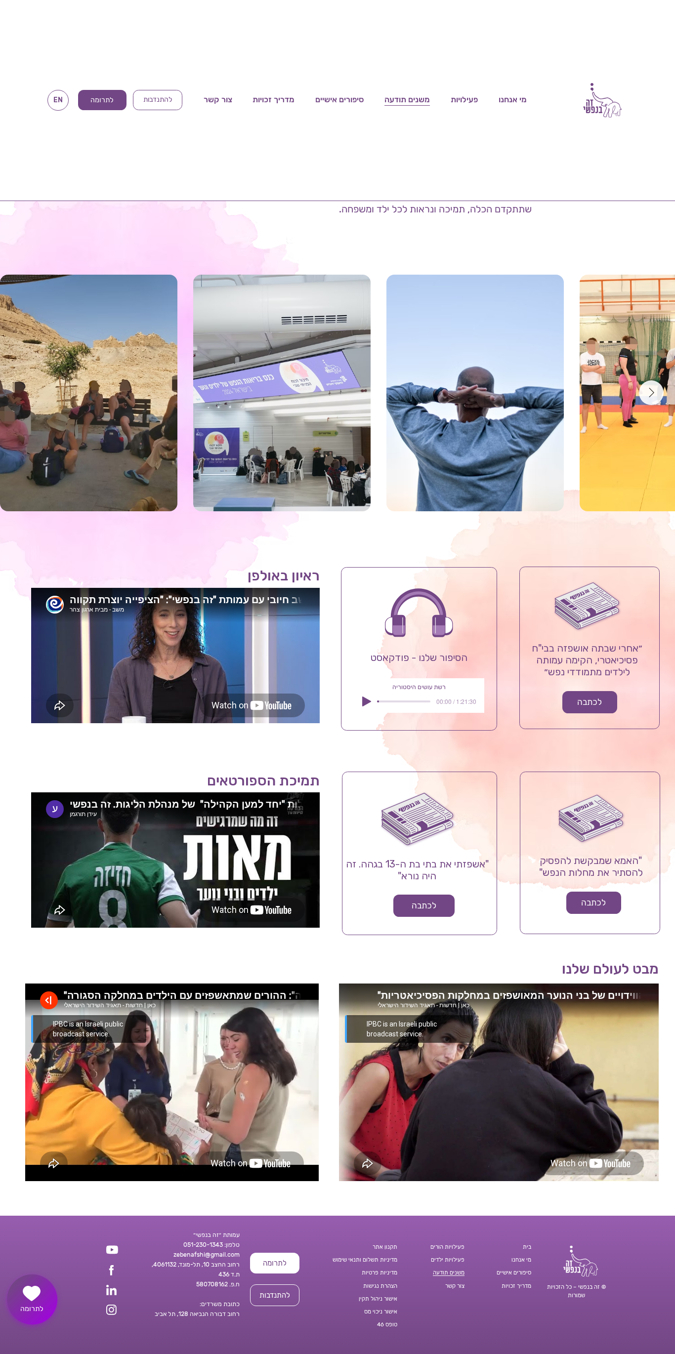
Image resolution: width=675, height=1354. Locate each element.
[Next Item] (651, 392)
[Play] (366, 701)
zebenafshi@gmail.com (206, 1254)
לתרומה (31, 1309)
